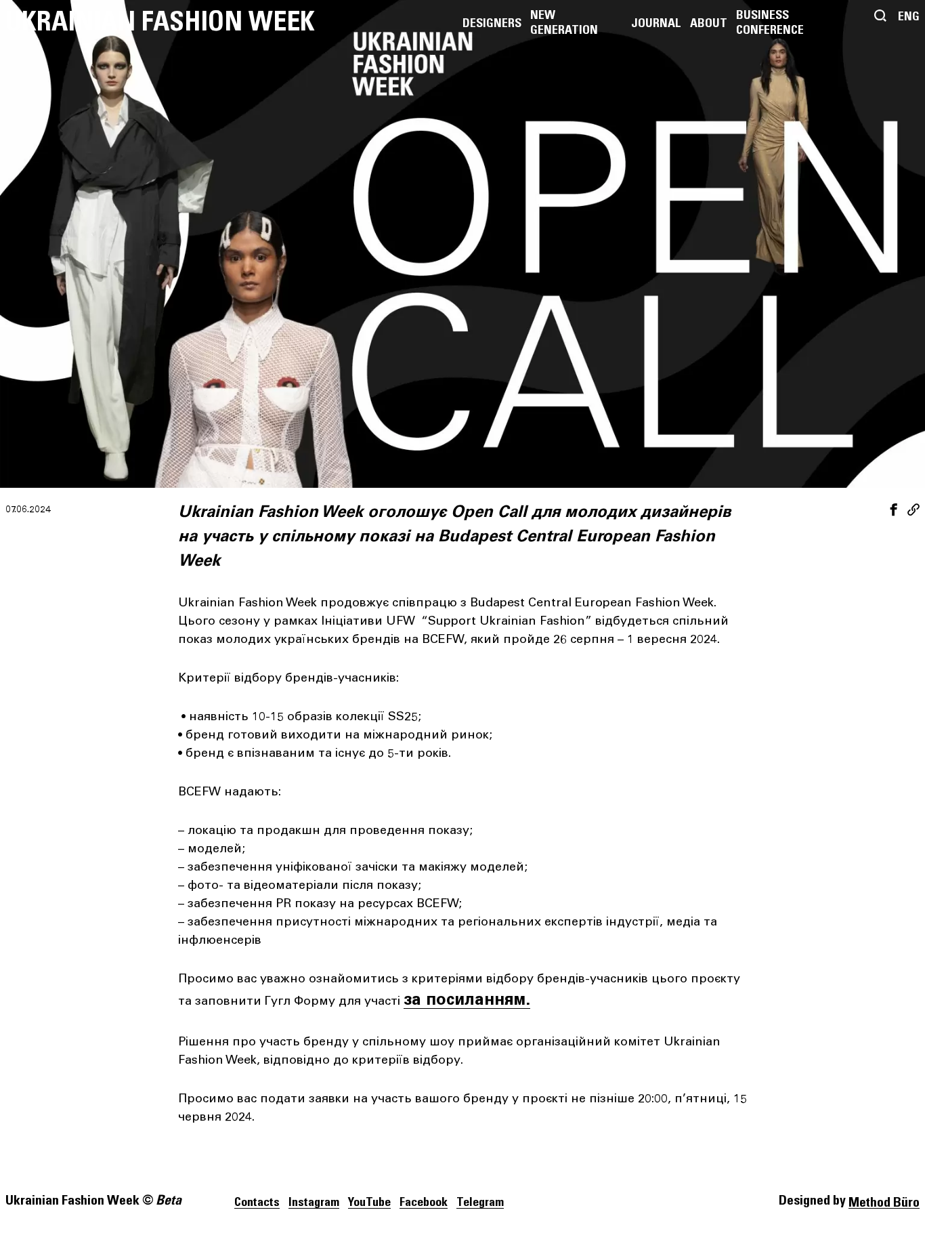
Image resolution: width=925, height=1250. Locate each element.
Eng (909, 17)
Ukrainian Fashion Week (160, 22)
